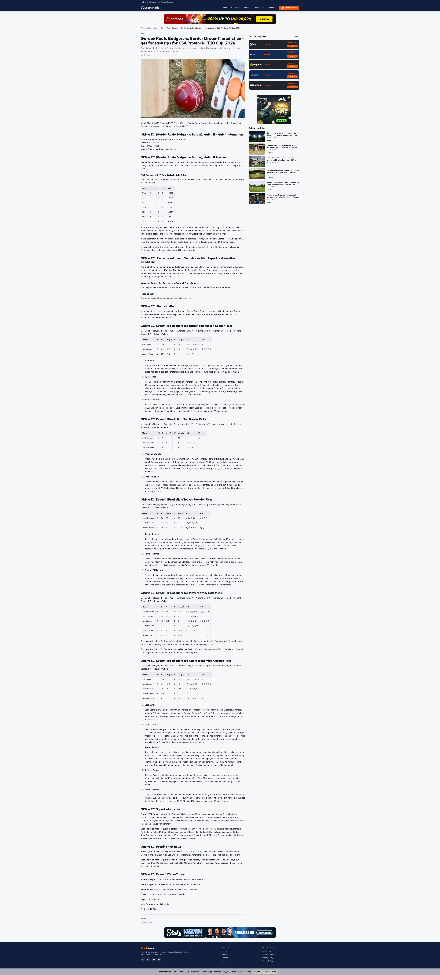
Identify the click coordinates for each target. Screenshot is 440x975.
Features (270, 152)
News (156, 28)
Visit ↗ (292, 46)
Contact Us (266, 951)
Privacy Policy (267, 958)
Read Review (292, 42)
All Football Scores (166, 2)
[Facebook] (143, 959)
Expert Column (147, 922)
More (296, 36)
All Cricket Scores (149, 2)
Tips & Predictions (288, 8)
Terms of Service (268, 954)
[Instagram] (154, 959)
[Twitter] (148, 959)
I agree (257, 972)
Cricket (234, 8)
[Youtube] (159, 959)
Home (225, 8)
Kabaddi (258, 8)
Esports (271, 8)
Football (246, 8)
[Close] (280, 971)
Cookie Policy (267, 961)
